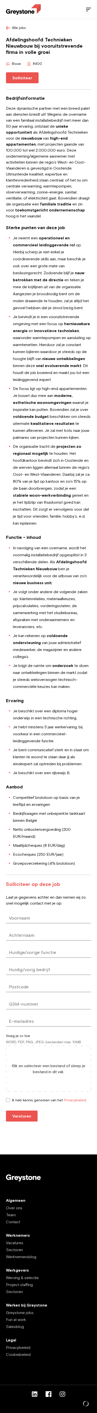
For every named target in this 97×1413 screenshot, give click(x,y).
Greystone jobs (20, 1312)
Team (11, 1215)
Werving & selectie (22, 1277)
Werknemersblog (21, 1256)
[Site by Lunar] (86, 1404)
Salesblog (15, 1326)
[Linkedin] (35, 1394)
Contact (13, 1222)
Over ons (14, 1208)
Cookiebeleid (18, 1354)
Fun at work (16, 1319)
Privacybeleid (75, 1100)
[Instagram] (62, 1394)
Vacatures (14, 1242)
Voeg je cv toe (18, 1036)
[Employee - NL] (23, 9)
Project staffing (19, 1284)
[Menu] (89, 9)
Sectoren (14, 1249)
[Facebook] (48, 1394)
